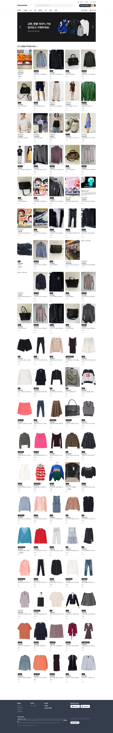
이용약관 (46, 705)
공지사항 (19, 705)
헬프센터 (19, 703)
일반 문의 (19, 709)
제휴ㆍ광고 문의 (34, 705)
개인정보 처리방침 (48, 708)
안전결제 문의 (19, 711)
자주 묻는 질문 (20, 707)
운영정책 (46, 703)
